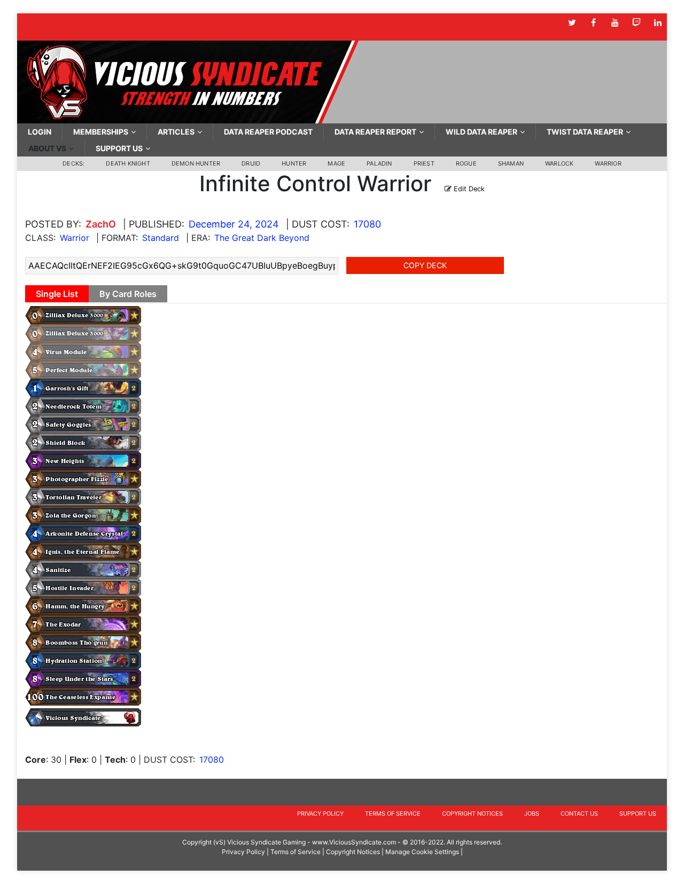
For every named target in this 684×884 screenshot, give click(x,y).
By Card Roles (128, 293)
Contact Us (579, 813)
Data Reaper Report (375, 131)
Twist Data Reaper (585, 131)
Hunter (294, 163)
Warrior (608, 163)
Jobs (531, 813)
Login (39, 131)
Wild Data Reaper (481, 131)
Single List (57, 293)
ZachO (101, 224)
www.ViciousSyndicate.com (354, 842)
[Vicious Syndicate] (188, 81)
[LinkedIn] (657, 22)
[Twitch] (636, 22)
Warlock (559, 163)
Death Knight (128, 163)
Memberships (100, 131)
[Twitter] (572, 22)
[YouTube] (614, 22)
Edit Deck (468, 189)
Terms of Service (393, 813)
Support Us (119, 148)
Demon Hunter (196, 163)
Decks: (73, 163)
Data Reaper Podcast (268, 131)
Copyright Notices (472, 813)
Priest (424, 163)
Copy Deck (425, 265)
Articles (176, 131)
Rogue (466, 163)
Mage (336, 163)
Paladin (379, 163)
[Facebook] (593, 22)
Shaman (511, 163)
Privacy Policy (320, 813)
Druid (251, 163)
